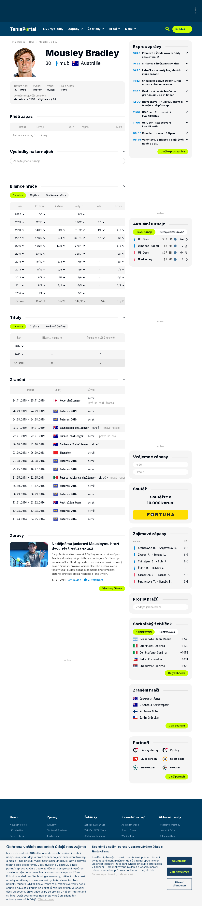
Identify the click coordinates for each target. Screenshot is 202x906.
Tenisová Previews (57, 830)
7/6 (80, 261)
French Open (129, 830)
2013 (18, 269)
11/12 (39, 269)
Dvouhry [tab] (18, 326)
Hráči (113, 28)
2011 (18, 285)
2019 (18, 222)
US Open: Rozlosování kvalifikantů (156, 124)
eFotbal (175, 767)
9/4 (60, 269)
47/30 (38, 237)
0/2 (119, 285)
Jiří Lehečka (16, 830)
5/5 (119, 245)
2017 (18, 237)
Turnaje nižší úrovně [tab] (171, 231)
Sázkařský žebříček (94, 836)
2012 (18, 277)
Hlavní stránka (17, 42)
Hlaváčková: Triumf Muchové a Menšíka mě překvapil (162, 103)
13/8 (59, 245)
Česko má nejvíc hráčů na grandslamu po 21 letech (159, 93)
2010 (18, 293)
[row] (67, 214)
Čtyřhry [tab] (34, 326)
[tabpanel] (67, 253)
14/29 (39, 229)
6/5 (80, 285)
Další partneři (177, 776)
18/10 (39, 261)
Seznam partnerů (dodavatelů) (112, 874)
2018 (18, 229)
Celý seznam (177, 725)
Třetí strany (46, 899)
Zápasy (73, 28)
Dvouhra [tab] (18, 195)
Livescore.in (148, 758)
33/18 (39, 253)
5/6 (80, 277)
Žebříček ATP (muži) (95, 824)
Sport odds (177, 758)
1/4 (99, 229)
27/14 (78, 245)
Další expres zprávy (173, 151)
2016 (18, 245)
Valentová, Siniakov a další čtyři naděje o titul (163, 141)
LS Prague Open (167, 836)
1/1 (99, 237)
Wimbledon (128, 836)
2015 (18, 253)
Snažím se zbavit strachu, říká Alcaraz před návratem (161, 82)
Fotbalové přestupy (169, 824)
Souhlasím (179, 860)
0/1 (40, 214)
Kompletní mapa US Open (158, 133)
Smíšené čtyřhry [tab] (56, 195)
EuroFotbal (147, 767)
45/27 (38, 245)
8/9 (40, 285)
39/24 (78, 237)
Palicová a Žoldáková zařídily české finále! (161, 55)
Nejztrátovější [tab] (167, 631)
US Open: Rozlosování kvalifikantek (156, 114)
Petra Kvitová (17, 836)
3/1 (119, 261)
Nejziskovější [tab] (144, 631)
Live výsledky (149, 750)
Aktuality (74, 579)
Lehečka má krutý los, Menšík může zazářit (161, 72)
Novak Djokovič (18, 824)
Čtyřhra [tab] (34, 195)
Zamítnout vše (179, 871)
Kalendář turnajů (133, 817)
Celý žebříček (176, 673)
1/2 (119, 269)
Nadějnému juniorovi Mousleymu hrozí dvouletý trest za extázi (85, 546)
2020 (18, 214)
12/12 (79, 222)
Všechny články (112, 588)
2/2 (119, 229)
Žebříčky (94, 28)
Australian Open (130, 824)
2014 (18, 261)
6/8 (40, 277)
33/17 (78, 253)
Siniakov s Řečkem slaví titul (161, 63)
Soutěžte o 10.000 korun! (161, 500)
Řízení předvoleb (179, 884)
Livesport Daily (167, 830)
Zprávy (174, 750)
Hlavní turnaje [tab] (144, 231)
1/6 (80, 269)
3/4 (60, 237)
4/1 (119, 237)
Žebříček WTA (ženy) (95, 830)
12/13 (39, 222)
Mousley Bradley (48, 42)
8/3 (60, 261)
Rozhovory (53, 836)
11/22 (79, 229)
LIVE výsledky (53, 28)
